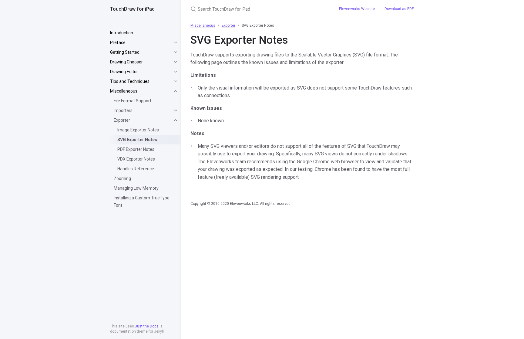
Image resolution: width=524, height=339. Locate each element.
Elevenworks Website (357, 9)
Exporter (122, 120)
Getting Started (124, 52)
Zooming (122, 178)
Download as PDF (399, 9)
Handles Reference (135, 168)
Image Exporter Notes (138, 129)
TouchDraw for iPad (132, 9)
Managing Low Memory (136, 188)
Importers (123, 110)
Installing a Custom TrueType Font (142, 201)
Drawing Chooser (126, 61)
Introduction (121, 32)
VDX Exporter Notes (136, 159)
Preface (118, 42)
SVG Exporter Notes (137, 139)
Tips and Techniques (129, 81)
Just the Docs (147, 326)
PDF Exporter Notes (135, 149)
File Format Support (132, 100)
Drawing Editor (124, 71)
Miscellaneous (123, 91)
